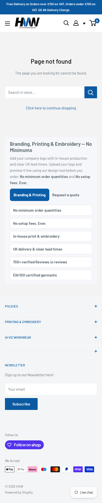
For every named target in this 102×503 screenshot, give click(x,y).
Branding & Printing (30, 195)
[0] (93, 23)
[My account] (76, 23)
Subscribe (21, 404)
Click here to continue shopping (51, 108)
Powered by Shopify (19, 492)
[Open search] (66, 23)
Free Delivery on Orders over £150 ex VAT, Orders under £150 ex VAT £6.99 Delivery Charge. (51, 7)
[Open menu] (7, 23)
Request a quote (65, 195)
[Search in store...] (90, 92)
